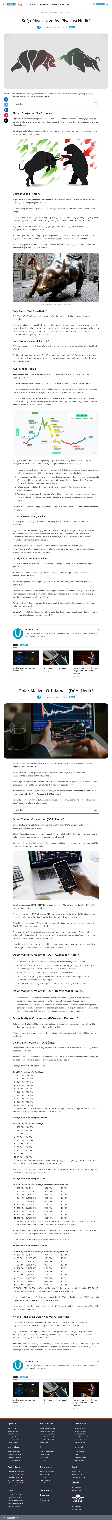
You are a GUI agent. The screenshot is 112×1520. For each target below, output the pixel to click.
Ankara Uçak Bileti (13, 1434)
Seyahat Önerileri (57, 4)
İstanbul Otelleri (44, 1454)
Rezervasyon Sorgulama (47, 1471)
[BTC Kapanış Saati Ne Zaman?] (56, 657)
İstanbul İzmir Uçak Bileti (47, 1431)
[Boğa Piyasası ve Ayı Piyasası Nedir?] (56, 61)
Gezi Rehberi (44, 4)
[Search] (86, 4)
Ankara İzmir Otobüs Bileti (16, 1477)
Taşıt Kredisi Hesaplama (15, 1498)
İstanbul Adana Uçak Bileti (47, 1434)
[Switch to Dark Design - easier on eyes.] (90, 4)
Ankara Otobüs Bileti (81, 1431)
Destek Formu (44, 1483)
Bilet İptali (43, 1477)
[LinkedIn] (6, 110)
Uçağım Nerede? (45, 1480)
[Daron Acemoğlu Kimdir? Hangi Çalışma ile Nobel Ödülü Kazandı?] (86, 657)
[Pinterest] (6, 115)
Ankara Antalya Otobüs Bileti (16, 1483)
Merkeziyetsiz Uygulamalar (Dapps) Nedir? (24, 669)
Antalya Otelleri (44, 1457)
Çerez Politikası (79, 1452)
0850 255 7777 (76, 1471)
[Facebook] (6, 99)
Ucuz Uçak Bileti (13, 1428)
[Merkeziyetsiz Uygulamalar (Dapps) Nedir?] (26, 657)
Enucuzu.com (46, 27)
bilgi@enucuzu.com (77, 1474)
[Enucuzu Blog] (19, 4)
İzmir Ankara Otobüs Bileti (16, 1480)
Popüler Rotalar (44, 1443)
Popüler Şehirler (80, 1443)
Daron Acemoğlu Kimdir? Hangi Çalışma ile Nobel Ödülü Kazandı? (86, 670)
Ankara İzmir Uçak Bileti (47, 1440)
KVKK (76, 1454)
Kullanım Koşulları (80, 1457)
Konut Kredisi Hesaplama (15, 1500)
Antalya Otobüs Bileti (81, 1440)
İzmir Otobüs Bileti (80, 1434)
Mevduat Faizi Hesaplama (15, 1503)
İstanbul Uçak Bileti (13, 1431)
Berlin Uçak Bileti (13, 1440)
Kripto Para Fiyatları (14, 1506)
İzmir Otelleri (43, 1460)
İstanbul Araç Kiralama (14, 1454)
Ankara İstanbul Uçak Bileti (48, 1437)
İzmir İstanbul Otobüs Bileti (16, 1474)
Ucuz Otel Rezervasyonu (47, 1452)
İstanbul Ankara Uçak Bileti (48, 1428)
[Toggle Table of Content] (94, 104)
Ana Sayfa (33, 4)
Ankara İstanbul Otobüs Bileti (16, 1471)
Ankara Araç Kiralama (14, 1457)
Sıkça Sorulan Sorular (46, 1486)
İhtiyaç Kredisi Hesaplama (15, 1495)
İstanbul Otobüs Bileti (81, 1437)
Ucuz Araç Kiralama (14, 1452)
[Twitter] (6, 105)
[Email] (6, 120)
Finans (68, 4)
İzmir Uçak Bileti (13, 1437)
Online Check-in (44, 1474)
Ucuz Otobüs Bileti (80, 1428)
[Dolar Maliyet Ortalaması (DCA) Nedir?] (56, 731)
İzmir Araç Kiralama (14, 1460)
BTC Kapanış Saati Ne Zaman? (55, 668)
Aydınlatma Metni (80, 1460)
